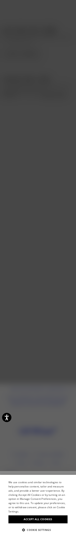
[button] (38, 530)
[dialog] (38, 506)
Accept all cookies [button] (38, 519)
